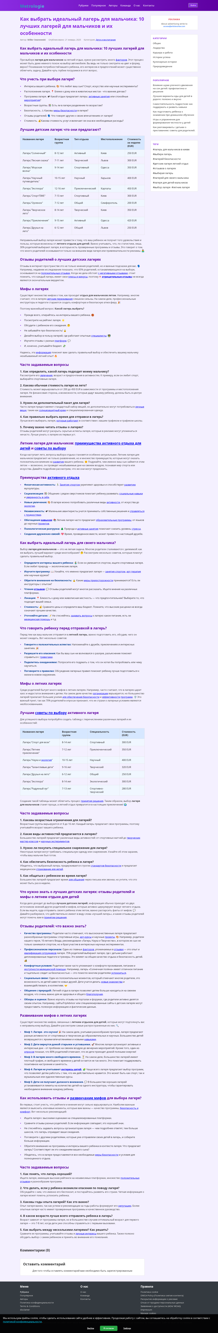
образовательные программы (113, 520)
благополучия (94, 994)
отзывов (39, 589)
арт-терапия (133, 571)
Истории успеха (161, 57)
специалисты (98, 335)
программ (127, 697)
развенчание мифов (88, 1098)
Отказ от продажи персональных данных (162, 1302)
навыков (46, 520)
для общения (76, 879)
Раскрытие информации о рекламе (159, 1299)
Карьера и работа (163, 52)
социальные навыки (131, 493)
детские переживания (60, 298)
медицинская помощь (37, 619)
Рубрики (83, 5)
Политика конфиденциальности (37, 1302)
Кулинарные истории (165, 61)
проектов (43, 523)
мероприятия (32, 100)
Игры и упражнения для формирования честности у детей (171, 121)
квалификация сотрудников (40, 953)
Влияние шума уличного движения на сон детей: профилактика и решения (172, 88)
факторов (121, 59)
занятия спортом (115, 571)
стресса (136, 528)
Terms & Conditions (30, 1306)
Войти (193, 5)
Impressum (146, 1309)
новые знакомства (111, 981)
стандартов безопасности (106, 865)
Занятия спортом (70, 484)
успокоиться (118, 973)
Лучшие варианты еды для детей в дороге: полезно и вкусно (172, 98)
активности (113, 502)
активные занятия (99, 96)
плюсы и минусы (77, 276)
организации (100, 693)
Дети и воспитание (106, 39)
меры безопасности (65, 110)
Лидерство (159, 47)
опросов (29, 1051)
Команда (125, 5)
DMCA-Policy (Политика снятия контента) (162, 1295)
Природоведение (162, 66)
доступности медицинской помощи (45, 969)
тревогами (46, 657)
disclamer (25, 1309)
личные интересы (86, 1233)
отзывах (119, 949)
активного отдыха (63, 477)
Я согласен (109, 1328)
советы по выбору (50, 448)
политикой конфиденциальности (22, 1321)
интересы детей (71, 1069)
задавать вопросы (81, 615)
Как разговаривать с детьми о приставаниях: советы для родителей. (174, 129)
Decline (90, 1328)
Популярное (98, 5)
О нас (137, 5)
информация (43, 352)
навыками (90, 1039)
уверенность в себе (37, 497)
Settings (127, 1328)
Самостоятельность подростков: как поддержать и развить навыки (173, 105)
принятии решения (55, 917)
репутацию (124, 1205)
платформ (60, 340)
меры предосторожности (98, 580)
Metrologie (32, 5)
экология (46, 760)
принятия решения (92, 801)
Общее (157, 43)
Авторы (113, 5)
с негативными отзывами (113, 273)
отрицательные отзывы (117, 276)
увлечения (46, 375)
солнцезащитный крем (52, 410)
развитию (130, 484)
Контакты (148, 5)
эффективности (111, 697)
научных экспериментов (55, 841)
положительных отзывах (55, 273)
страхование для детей (49, 869)
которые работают (67, 420)
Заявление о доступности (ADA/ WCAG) (161, 1306)
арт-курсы (86, 937)
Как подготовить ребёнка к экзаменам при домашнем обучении (173, 113)
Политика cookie (149, 1292)
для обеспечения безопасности (80, 697)
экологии (29, 506)
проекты (110, 937)
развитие (58, 461)
